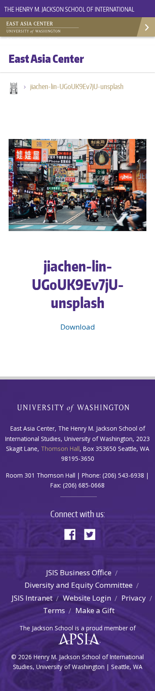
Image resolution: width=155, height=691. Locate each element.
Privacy (133, 598)
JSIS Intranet (32, 598)
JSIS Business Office (79, 572)
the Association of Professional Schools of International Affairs (76, 639)
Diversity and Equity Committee (79, 585)
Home (12, 89)
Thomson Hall (60, 448)
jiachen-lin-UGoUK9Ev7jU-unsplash (77, 86)
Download (77, 327)
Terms (54, 610)
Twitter (93, 533)
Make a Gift (95, 610)
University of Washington (78, 407)
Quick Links (145, 27)
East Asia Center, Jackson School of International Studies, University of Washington (49, 28)
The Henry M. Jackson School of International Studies (69, 14)
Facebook (73, 533)
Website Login (87, 598)
